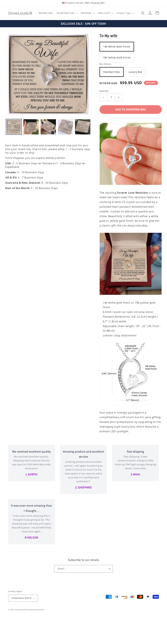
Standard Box (111, 71)
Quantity (104, 90)
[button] (67, 13)
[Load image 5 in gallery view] (83, 127)
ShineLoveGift (21, 609)
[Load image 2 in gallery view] (31, 127)
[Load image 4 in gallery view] (65, 127)
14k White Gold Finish (116, 46)
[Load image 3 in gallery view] (48, 127)
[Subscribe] (109, 569)
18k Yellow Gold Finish (117, 57)
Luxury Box (135, 71)
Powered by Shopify (35, 609)
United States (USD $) (21, 598)
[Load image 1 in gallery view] (14, 127)
